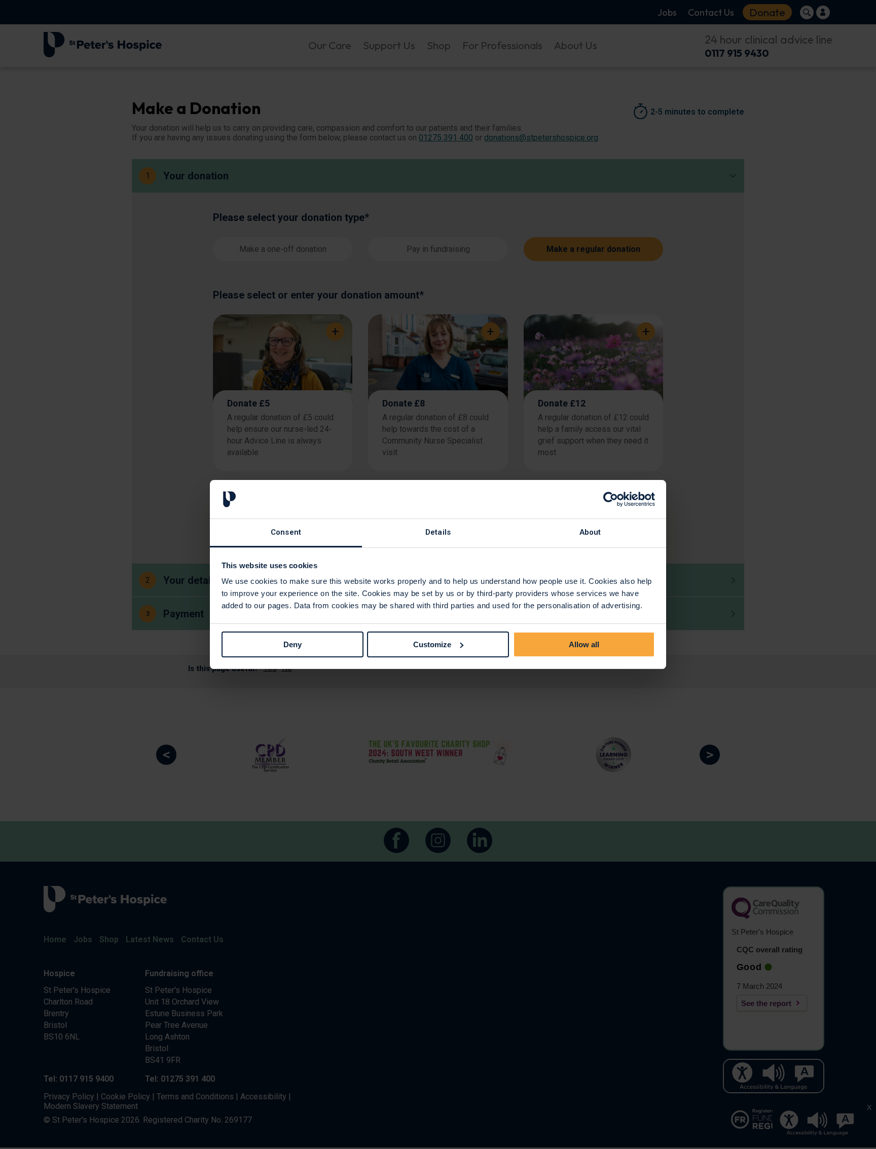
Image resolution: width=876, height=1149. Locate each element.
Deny (292, 644)
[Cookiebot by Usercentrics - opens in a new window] (610, 499)
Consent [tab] (286, 532)
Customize (432, 644)
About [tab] (590, 532)
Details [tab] (438, 532)
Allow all (584, 644)
